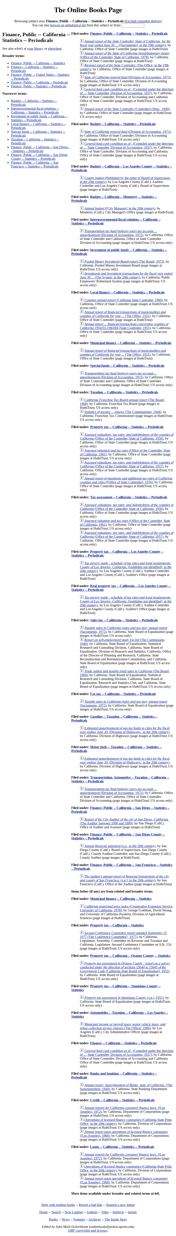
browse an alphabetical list (68, 25)
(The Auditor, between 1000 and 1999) (124, 821)
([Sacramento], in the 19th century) (125, 43)
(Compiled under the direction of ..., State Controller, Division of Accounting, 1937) (126, 91)
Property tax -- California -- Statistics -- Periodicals (127, 427)
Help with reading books (58, 1205)
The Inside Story (116, 1219)
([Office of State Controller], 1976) (126, 480)
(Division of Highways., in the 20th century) (125, 730)
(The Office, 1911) (123, 314)
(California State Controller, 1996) (123, 300)
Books (53, 1219)
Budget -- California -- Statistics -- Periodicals (123, 124)
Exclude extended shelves (143, 21)
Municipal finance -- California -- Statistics (121, 898)
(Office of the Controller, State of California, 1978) (124, 55)
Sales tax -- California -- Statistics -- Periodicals (124, 620)
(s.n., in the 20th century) (119, 846)
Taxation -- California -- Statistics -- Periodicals (124, 392)
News (66, 1219)
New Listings (74, 1212)
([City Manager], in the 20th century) (119, 208)
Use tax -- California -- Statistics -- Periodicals (123, 694)
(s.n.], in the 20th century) (124, 878)
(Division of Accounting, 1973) (127, 77)
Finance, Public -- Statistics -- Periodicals (38, 86)
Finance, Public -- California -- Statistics (38, 63)
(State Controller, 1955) (124, 326)
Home (43, 1212)
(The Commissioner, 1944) (122, 412)
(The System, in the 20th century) (126, 275)
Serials (132, 1212)
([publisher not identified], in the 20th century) (125, 567)
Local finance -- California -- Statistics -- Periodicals (127, 292)
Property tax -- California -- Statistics (117, 925)
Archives (94, 1219)
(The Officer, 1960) (122, 1026)
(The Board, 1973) (124, 261)
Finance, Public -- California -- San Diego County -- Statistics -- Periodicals (39, 156)
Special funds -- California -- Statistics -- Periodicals (127, 365)
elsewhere (55, 48)
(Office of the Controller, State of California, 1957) (126, 464)
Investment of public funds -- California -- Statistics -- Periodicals (39, 118)
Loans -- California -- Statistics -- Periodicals (122, 1147)
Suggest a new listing (120, 1205)
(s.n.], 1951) (124, 997)
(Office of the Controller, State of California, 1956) (126, 436)
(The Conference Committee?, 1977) (123, 935)
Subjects (118, 1212)
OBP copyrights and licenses (87, 1230)
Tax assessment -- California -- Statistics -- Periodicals (128, 497)
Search (56, 1212)
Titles (105, 1212)
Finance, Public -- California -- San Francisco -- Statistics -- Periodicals (34, 164)
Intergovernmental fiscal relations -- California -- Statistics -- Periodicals (35, 110)
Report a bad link (90, 1205)
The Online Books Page (88, 9)
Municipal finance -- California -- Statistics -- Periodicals (130, 343)
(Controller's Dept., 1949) (127, 109)
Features (79, 1219)
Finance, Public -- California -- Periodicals (39, 82)
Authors (91, 1212)
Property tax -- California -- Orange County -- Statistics (130, 955)
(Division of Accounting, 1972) (118, 233)
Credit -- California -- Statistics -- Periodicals (122, 1100)
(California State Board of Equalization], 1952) (125, 967)
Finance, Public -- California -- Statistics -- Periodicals (129, 33)
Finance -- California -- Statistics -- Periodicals (123, 1043)
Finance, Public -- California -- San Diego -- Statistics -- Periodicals (40, 149)
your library (35, 48)
